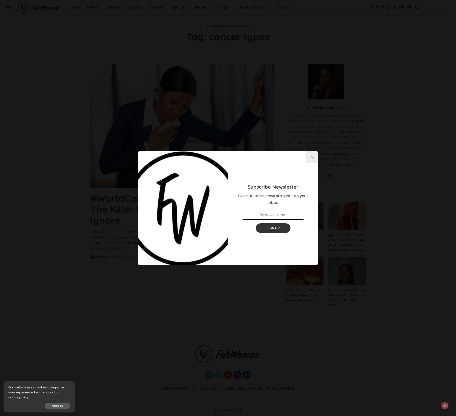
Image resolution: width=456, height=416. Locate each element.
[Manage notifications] (445, 405)
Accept (57, 405)
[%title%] (312, 157)
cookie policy (18, 397)
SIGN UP (273, 228)
